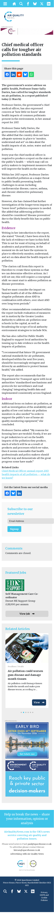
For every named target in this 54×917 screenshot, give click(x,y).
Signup (14, 529)
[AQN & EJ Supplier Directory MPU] (27, 778)
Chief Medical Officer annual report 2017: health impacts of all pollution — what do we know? (26, 474)
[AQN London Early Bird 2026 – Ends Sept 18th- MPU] (27, 740)
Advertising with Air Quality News (27, 854)
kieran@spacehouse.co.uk (27, 850)
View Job (25, 613)
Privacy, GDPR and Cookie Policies (44, 896)
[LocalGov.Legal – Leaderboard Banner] (27, 31)
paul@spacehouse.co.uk (40, 844)
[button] (21, 712)
